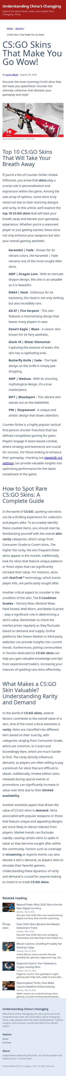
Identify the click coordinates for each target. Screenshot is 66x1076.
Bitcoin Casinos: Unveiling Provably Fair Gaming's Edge (39, 945)
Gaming (20, 28)
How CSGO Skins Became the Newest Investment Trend (38, 926)
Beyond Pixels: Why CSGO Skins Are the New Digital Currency (39, 906)
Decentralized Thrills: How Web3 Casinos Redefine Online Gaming (36, 984)
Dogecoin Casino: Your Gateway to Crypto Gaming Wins (37, 965)
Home (10, 28)
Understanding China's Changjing (31, 6)
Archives (6, 1042)
